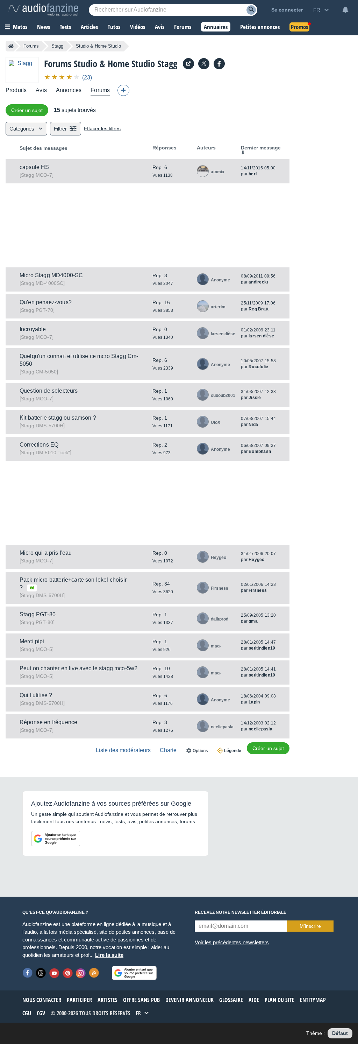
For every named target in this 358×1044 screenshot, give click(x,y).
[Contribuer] (123, 90)
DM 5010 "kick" (45, 452)
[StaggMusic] (219, 63)
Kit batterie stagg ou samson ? (58, 418)
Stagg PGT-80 (38, 614)
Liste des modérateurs (123, 750)
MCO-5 (36, 649)
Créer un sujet (27, 110)
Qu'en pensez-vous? (46, 302)
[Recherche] (251, 10)
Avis (41, 90)
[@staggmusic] (203, 63)
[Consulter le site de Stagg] (188, 63)
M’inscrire (310, 926)
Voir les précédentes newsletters (232, 942)
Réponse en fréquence (48, 722)
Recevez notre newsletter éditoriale (240, 912)
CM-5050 (39, 371)
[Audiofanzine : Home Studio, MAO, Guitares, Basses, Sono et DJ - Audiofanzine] (43, 9)
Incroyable (33, 329)
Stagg (57, 46)
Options (200, 750)
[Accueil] (11, 46)
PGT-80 (37, 622)
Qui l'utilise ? (36, 695)
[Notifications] (345, 10)
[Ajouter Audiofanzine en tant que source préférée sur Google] (55, 838)
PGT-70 (37, 310)
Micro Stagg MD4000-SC (51, 275)
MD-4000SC (42, 283)
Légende (232, 750)
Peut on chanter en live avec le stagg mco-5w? (78, 668)
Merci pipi (32, 641)
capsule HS (34, 167)
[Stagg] (22, 69)
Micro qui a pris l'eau (46, 553)
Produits (16, 90)
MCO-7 (36, 175)
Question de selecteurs (49, 391)
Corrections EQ (39, 445)
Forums (31, 46)
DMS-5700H (42, 425)
